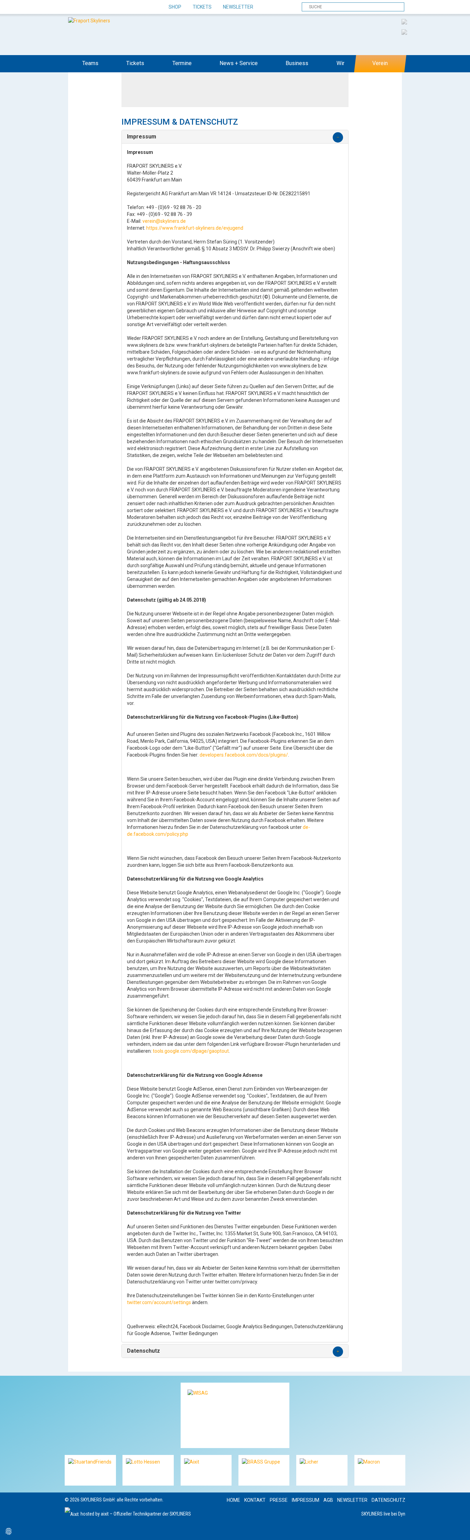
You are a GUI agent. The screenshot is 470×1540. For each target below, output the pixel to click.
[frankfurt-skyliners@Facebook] (71, 7)
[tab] (235, 136)
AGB (328, 1500)
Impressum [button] (141, 137)
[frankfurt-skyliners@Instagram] (95, 7)
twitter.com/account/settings (159, 1302)
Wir (340, 63)
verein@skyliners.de (164, 221)
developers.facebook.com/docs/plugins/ (244, 755)
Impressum (305, 1500)
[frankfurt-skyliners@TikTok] (83, 7)
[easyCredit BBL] (404, 21)
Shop (175, 7)
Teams (90, 63)
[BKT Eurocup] (404, 31)
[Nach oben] (458, 1528)
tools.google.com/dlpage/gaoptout (191, 1051)
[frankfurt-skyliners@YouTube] (107, 7)
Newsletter (238, 7)
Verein (380, 63)
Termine (182, 63)
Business (297, 63)
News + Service (239, 63)
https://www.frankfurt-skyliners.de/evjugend (194, 228)
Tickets (202, 7)
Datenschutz (388, 1500)
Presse (279, 1500)
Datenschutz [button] (143, 1351)
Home (233, 1500)
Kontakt (255, 1500)
